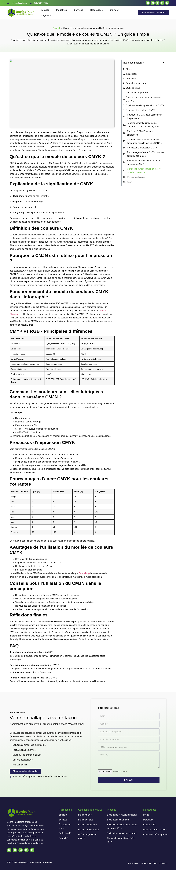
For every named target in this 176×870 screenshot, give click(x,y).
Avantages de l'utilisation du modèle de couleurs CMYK (144, 162)
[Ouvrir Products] (51, 10)
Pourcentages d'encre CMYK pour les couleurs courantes (145, 154)
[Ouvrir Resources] (104, 10)
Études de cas (133, 88)
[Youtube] (157, 3)
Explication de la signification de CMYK (145, 105)
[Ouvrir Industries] (69, 10)
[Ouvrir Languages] (51, 15)
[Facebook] (148, 3)
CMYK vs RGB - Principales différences (140, 133)
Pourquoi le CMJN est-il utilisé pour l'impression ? (144, 117)
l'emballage (84, 573)
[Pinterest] (167, 3)
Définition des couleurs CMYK (140, 110)
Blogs (128, 69)
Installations (132, 74)
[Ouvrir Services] (85, 10)
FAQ (129, 182)
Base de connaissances (137, 83)
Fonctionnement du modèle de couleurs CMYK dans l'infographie (143, 125)
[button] (163, 62)
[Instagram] (162, 3)
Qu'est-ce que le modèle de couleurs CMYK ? (143, 99)
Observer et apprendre (137, 92)
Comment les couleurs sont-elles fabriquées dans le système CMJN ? (144, 141)
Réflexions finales (136, 177)
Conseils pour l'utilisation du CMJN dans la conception (144, 171)
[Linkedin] (153, 3)
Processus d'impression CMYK (142, 148)
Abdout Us (131, 78)
